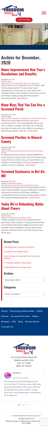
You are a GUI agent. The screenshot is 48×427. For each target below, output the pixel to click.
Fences (5, 316)
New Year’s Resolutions (32, 83)
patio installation (11, 217)
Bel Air (7, 185)
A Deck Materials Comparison (17, 267)
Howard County (30, 151)
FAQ (14, 322)
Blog (9, 81)
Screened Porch (25, 118)
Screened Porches (20, 316)
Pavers (29, 217)
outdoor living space (12, 118)
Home (4, 311)
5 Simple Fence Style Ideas (16, 252)
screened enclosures (31, 185)
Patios (35, 316)
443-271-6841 (24, 20)
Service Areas (32, 322)
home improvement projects (15, 151)
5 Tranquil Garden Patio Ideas (17, 263)
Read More (22, 98)
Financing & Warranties (22, 311)
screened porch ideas (38, 118)
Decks (40, 311)
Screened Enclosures (15, 183)
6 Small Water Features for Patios (19, 247)
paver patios (21, 217)
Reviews (5, 322)
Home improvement (16, 83)
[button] (18, 405)
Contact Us (7, 327)
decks (7, 83)
